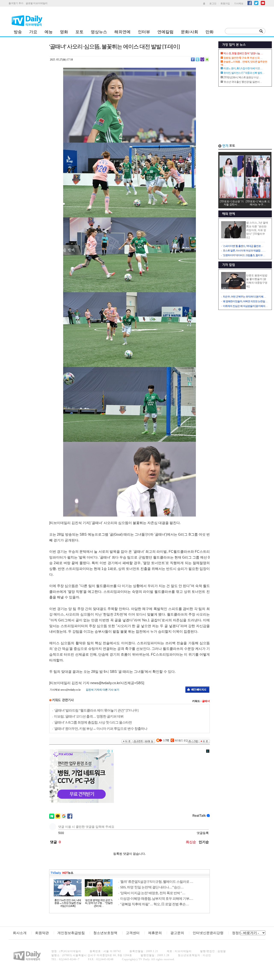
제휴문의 (155, 933)
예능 (49, 32)
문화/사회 (189, 32)
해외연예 (122, 32)
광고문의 (177, 933)
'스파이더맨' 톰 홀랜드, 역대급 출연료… (243, 246)
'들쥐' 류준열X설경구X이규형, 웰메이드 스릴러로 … (156, 881)
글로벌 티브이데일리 (37, 3)
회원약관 (42, 933)
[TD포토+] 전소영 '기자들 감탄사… (232, 203)
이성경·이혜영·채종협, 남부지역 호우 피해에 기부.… (156, 898)
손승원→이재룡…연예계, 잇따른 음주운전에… (244, 63)
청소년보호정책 (105, 933)
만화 (210, 32)
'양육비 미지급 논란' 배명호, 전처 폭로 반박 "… (152, 893)
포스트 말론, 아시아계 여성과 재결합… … (244, 250)
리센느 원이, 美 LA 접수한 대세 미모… (242, 68)
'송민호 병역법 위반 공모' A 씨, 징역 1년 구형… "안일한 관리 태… (99, 903)
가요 (33, 32)
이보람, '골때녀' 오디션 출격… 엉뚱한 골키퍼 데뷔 (89, 716)
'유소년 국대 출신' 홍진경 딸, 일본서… (242, 81)
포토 (79, 32)
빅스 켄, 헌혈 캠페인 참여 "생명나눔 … (243, 53)
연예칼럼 (165, 32)
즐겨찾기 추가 (16, 3)
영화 (64, 32)
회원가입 (225, 3)
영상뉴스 (99, 32)
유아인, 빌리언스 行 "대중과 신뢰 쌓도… (244, 72)
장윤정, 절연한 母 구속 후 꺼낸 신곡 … (242, 57)
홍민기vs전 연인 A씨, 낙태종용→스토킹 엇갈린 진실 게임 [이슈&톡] (67, 903)
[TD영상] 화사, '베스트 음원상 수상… (242, 77)
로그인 (212, 3)
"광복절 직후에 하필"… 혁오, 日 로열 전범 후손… (154, 904)
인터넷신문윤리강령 (208, 933)
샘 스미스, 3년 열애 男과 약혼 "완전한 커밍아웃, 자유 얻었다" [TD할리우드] (257, 230)
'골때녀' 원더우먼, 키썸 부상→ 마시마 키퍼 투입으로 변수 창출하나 (100, 728)
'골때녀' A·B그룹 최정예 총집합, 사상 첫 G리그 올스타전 (93, 722)
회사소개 (20, 933)
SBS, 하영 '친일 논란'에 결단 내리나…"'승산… (151, 887)
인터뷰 (144, 32)
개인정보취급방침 (71, 933)
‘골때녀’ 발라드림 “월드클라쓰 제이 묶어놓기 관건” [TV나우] (96, 710)
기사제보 (238, 3)
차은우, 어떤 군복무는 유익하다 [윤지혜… (244, 296)
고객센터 (133, 933)
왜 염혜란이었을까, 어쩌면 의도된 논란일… (245, 301)
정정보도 (239, 933)
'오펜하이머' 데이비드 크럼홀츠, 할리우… (244, 255)
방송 (18, 32)
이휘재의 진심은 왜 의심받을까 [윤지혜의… (245, 306)
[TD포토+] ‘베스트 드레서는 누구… (258, 203)
